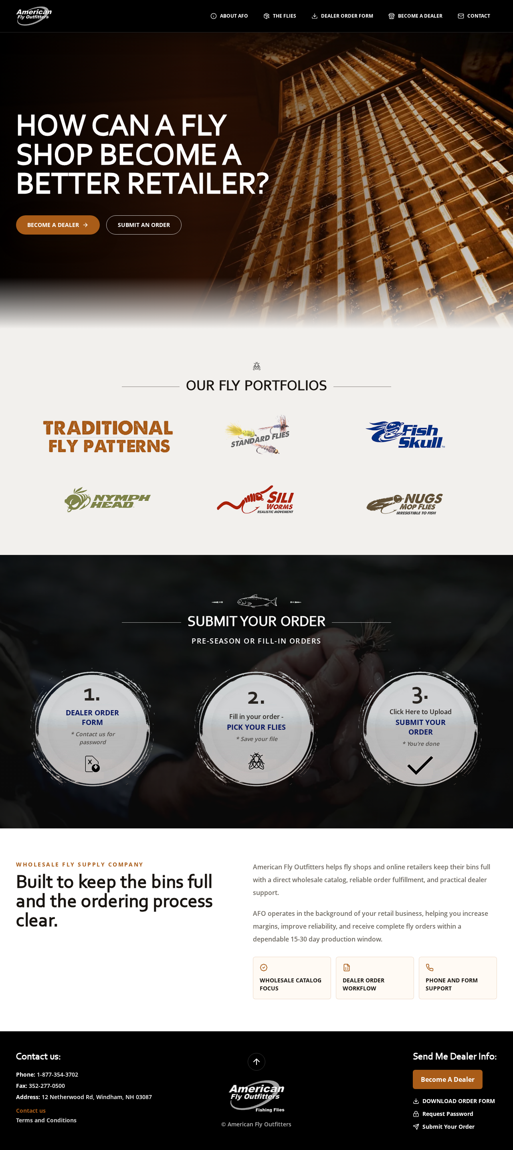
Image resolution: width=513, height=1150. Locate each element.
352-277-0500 (47, 1085)
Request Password (447, 1114)
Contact (478, 15)
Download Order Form (458, 1101)
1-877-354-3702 (57, 1074)
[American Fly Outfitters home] (34, 16)
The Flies (284, 15)
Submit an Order (144, 225)
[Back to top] (256, 1062)
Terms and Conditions (46, 1120)
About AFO (234, 15)
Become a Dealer (420, 15)
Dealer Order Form (347, 15)
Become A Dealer (448, 1079)
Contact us (31, 1110)
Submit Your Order (448, 1126)
